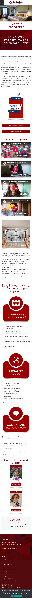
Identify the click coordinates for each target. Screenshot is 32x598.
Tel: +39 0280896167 (7, 584)
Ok (12, 595)
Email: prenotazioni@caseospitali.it (11, 587)
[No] (30, 593)
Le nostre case (6, 562)
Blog (4, 566)
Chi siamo (5, 571)
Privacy (4, 551)
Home (4, 559)
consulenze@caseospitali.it (19, 522)
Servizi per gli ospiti (7, 564)
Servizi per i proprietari (8, 569)
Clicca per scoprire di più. (9, 548)
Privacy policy (18, 595)
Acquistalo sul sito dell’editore (16, 125)
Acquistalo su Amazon (16, 131)
